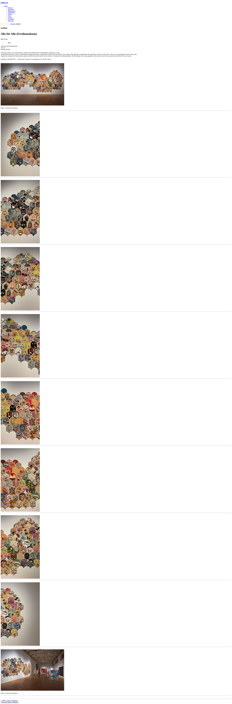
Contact (10, 17)
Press (9, 16)
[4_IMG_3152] (20, 377)
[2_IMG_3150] (20, 243)
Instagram (11, 21)
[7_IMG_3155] (20, 578)
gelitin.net (4, 3)
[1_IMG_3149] (20, 176)
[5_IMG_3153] (20, 444)
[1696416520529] (32, 690)
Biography (11, 9)
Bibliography (11, 11)
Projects (10, 8)
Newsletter (11, 19)
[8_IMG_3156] (20, 645)
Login (8, 700)
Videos (10, 14)
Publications (11, 12)
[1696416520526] (32, 105)
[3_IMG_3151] (20, 310)
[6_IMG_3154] (20, 511)
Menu (6, 6)
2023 (9, 42)
